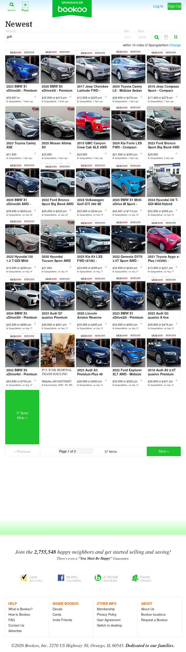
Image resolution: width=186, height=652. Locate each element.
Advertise (15, 630)
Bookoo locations (153, 614)
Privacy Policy (107, 614)
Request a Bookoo (154, 620)
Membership (106, 609)
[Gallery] (176, 37)
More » (164, 451)
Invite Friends (62, 620)
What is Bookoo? (20, 609)
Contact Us (16, 625)
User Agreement (108, 620)
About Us (147, 609)
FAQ (11, 620)
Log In (158, 6)
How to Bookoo (19, 614)
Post (25, 6)
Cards (57, 614)
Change (175, 45)
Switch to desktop (109, 625)
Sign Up (174, 6)
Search (11, 10)
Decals (57, 609)
